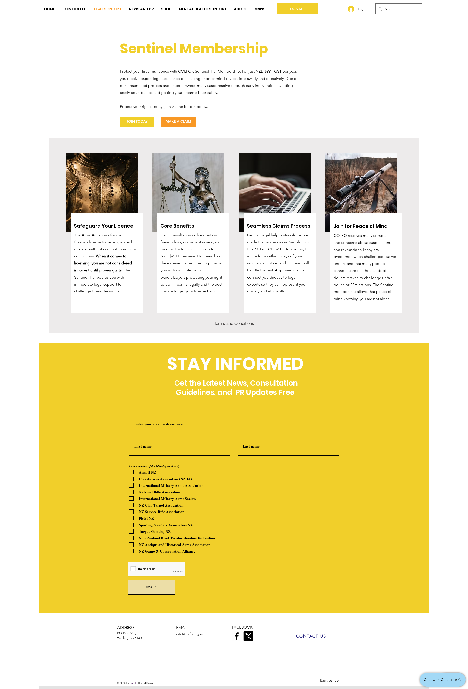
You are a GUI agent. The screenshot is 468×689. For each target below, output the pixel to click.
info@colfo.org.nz (190, 634)
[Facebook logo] (237, 636)
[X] (248, 636)
